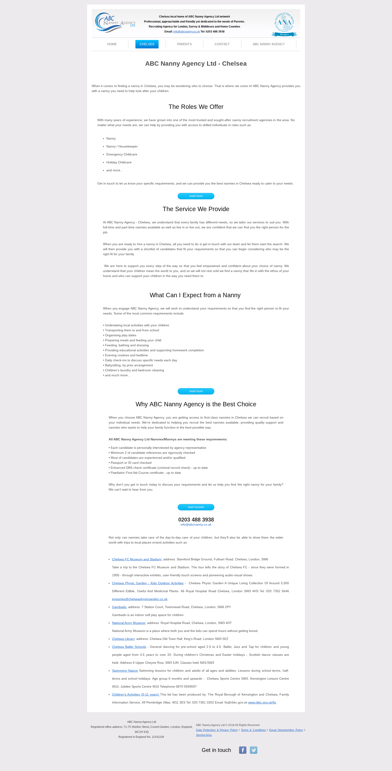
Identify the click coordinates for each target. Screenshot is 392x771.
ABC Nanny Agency (269, 44)
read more (196, 196)
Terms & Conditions (253, 730)
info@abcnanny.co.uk (186, 31)
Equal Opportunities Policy (286, 730)
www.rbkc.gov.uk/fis (262, 702)
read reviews (196, 507)
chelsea (147, 44)
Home (112, 44)
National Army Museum (128, 623)
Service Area (204, 735)
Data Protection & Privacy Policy (217, 730)
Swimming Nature (125, 670)
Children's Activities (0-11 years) (136, 694)
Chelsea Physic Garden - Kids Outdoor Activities (148, 583)
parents (184, 44)
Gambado (119, 607)
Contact (222, 44)
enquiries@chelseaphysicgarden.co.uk (139, 599)
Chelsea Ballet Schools (129, 647)
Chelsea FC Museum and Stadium (137, 559)
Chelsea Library (123, 639)
